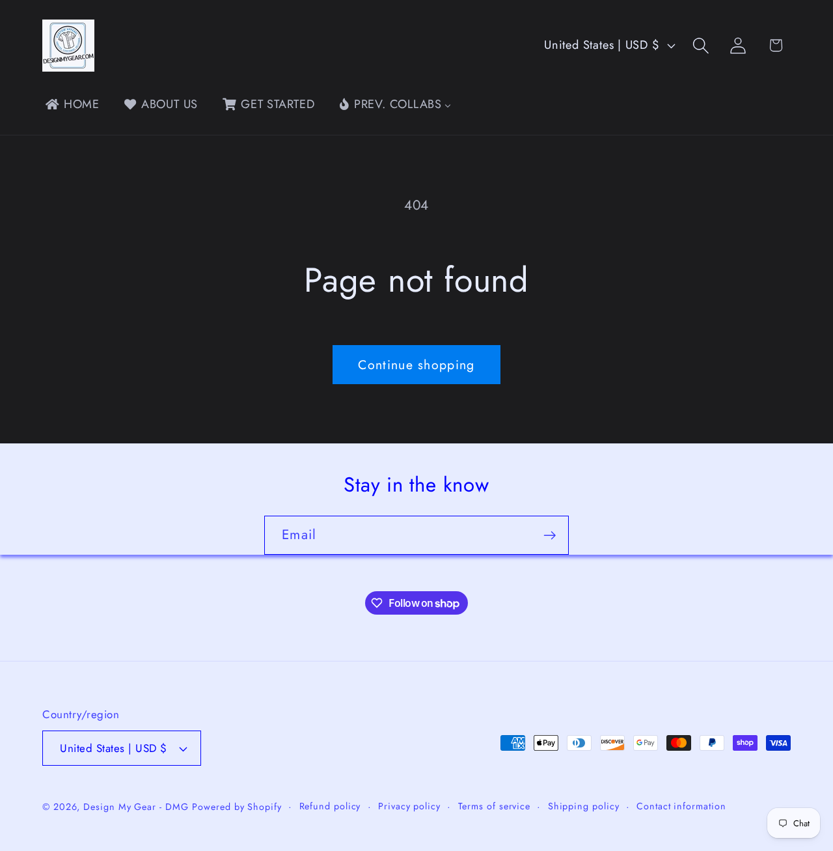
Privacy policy (409, 806)
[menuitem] (71, 104)
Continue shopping (416, 365)
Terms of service (494, 806)
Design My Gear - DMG (135, 806)
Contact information (681, 806)
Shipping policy (584, 806)
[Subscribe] (549, 535)
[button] (701, 45)
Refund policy (330, 806)
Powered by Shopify (236, 806)
